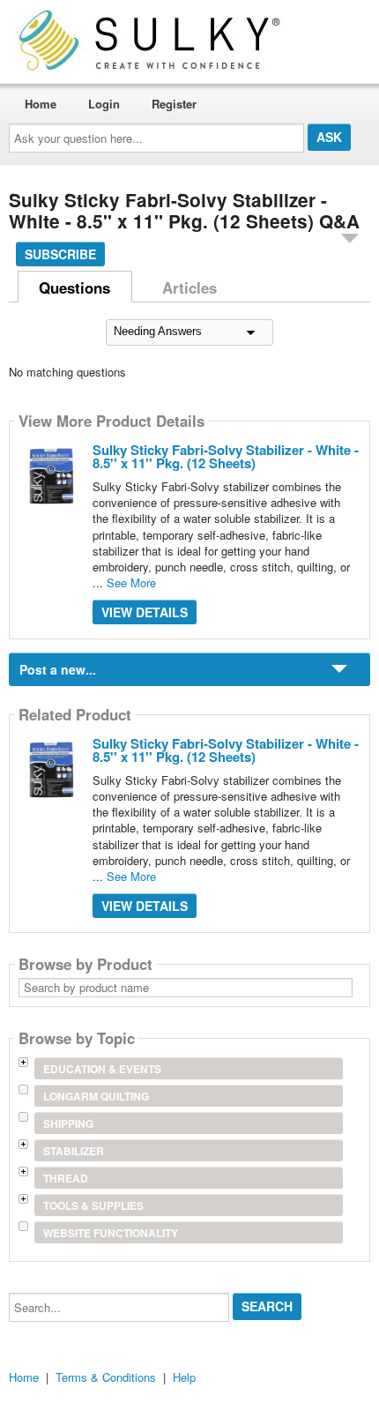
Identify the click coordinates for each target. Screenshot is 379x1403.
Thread (65, 1178)
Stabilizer (73, 1151)
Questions (74, 287)
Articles (189, 287)
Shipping (68, 1123)
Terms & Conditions (106, 1377)
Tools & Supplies (93, 1205)
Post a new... (57, 669)
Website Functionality (110, 1233)
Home (40, 103)
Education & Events (102, 1069)
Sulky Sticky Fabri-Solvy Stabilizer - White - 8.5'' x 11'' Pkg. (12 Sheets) (226, 456)
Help (184, 1377)
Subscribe (60, 254)
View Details (144, 612)
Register (174, 103)
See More (131, 582)
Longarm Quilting (96, 1096)
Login (104, 103)
